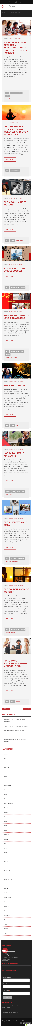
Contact (25, 1006)
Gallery (6, 816)
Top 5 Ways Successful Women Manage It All (15, 663)
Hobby (18, 491)
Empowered (13, 92)
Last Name (6, 991)
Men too (6, 861)
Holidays (6, 830)
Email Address (7, 977)
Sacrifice (6, 893)
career (7, 561)
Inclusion (17, 98)
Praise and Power (8, 879)
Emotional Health (15, 170)
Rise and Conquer (14, 385)
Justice (6, 839)
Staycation (6, 906)
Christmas (6, 772)
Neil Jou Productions (13, 1012)
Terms (8, 1007)
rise (17, 425)
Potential (6, 875)
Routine (6, 888)
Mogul (17, 240)
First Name (6, 984)
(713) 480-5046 (5, 960)
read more (10, 82)
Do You (6, 781)
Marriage (7, 357)
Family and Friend (8, 803)
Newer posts (26, 708)
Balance (8, 491)
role (10, 561)
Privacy (4, 1007)
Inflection (6, 834)
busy (5, 763)
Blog (7, 92)
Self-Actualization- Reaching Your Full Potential (15, 735)
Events (5, 794)
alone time (8, 632)
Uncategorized (7, 919)
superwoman (21, 558)
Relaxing (6, 884)
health (5, 821)
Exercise (6, 798)
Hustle (10, 494)
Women (19, 92)
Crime (5, 776)
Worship (13, 632)
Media (5, 857)
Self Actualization (8, 897)
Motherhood (7, 870)
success (18, 701)
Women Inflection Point (13, 1006)
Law (5, 843)
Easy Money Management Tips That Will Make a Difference (15, 740)
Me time (6, 852)
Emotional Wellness (10, 173)
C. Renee (18, 38)
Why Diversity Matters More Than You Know (14, 730)
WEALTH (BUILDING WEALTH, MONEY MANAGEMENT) (16, 726)
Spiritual (6, 901)
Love (22, 351)
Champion (6, 767)
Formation (6, 807)
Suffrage (6, 910)
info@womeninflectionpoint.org (9, 2)
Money (5, 866)
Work (7, 95)
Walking (6, 924)
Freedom (6, 812)
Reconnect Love (14, 357)
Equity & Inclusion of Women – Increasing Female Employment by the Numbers (15, 47)
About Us (4, 1006)
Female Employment (10, 98)
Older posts (6, 708)
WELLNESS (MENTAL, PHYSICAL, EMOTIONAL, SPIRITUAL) (14, 720)
